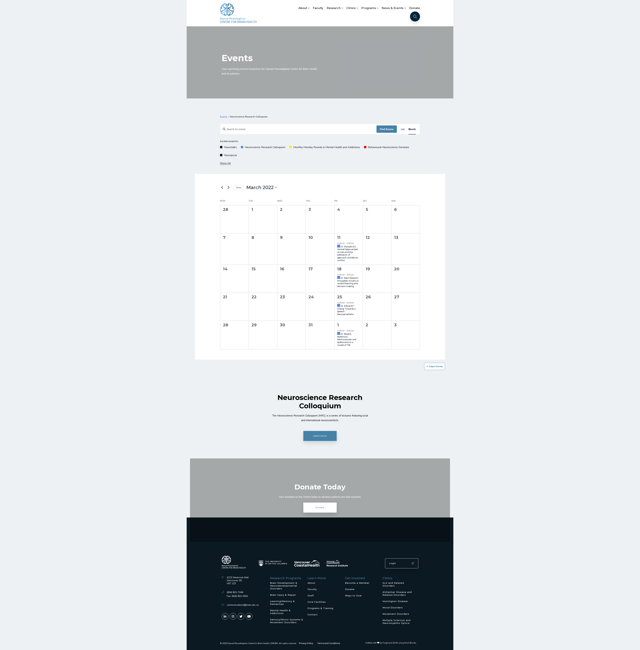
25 (339, 297)
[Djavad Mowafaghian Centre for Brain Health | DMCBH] (238, 13)
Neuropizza (230, 155)
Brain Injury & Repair (283, 595)
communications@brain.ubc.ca (243, 605)
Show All (225, 163)
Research (334, 8)
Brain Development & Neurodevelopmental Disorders (283, 586)
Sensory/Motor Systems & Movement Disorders (286, 621)
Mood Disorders (392, 607)
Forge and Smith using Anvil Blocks (399, 643)
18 (339, 269)
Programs (368, 8)
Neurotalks (230, 147)
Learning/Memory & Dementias (282, 602)
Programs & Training (320, 608)
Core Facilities (317, 602)
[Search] (415, 16)
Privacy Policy (306, 643)
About (302, 8)
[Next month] (228, 187)
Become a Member (357, 583)
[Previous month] (222, 187)
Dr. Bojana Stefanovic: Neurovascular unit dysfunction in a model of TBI (346, 339)
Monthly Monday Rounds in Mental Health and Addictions (326, 147)
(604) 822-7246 (235, 592)
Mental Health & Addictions (280, 612)
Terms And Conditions (328, 643)
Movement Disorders (395, 614)
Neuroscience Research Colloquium (265, 147)
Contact (313, 614)
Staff (311, 595)
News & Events (393, 8)
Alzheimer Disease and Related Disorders (397, 593)
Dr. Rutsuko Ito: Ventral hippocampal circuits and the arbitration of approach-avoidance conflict (347, 253)
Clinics (351, 8)
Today (238, 187)
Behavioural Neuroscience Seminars (388, 147)
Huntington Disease (395, 601)
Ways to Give (353, 595)
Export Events (436, 366)
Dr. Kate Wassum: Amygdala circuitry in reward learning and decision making (348, 282)
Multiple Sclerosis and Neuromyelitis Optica (396, 621)
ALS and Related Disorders (393, 584)
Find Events (387, 129)
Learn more (320, 436)
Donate (414, 8)
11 (338, 237)
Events (223, 116)
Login (392, 563)
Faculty (318, 8)
